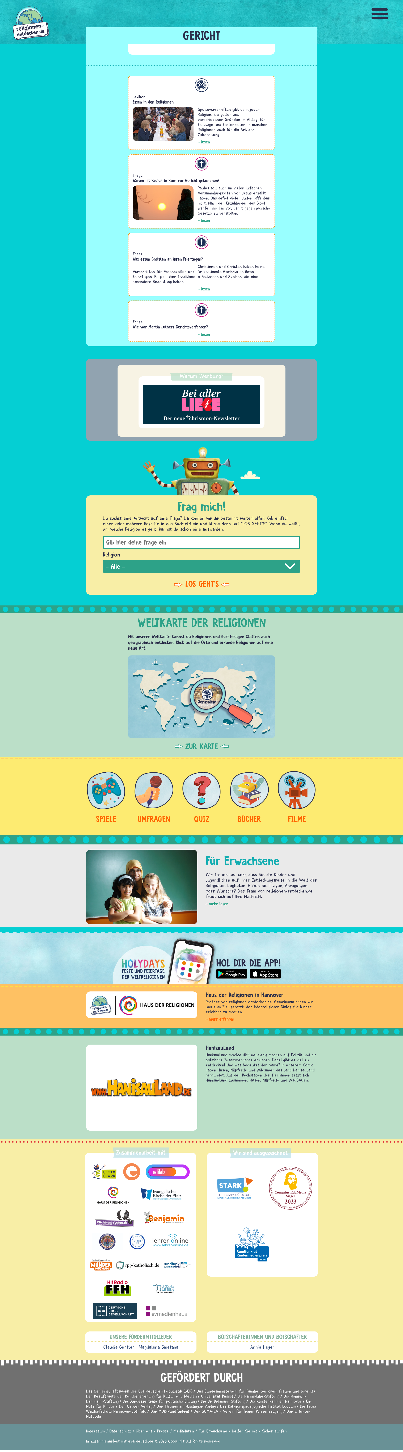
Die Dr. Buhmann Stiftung (223, 1401)
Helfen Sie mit (244, 1430)
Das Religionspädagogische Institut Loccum (258, 1406)
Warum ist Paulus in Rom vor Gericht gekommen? (176, 180)
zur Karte (201, 746)
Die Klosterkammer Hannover (276, 1401)
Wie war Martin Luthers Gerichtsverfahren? (170, 327)
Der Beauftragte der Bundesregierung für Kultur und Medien (141, 1396)
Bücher (249, 819)
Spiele (106, 819)
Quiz (201, 819)
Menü (380, 13)
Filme (297, 819)
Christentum (201, 164)
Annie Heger (262, 1347)
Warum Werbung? (202, 376)
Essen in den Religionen (153, 102)
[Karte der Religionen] (201, 696)
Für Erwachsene (213, 1430)
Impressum (95, 1430)
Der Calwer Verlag (135, 1406)
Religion (111, 554)
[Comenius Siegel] (290, 1188)
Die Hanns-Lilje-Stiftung (258, 1396)
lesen (205, 141)
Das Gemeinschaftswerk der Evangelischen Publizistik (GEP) (139, 1391)
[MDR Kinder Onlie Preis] (251, 1244)
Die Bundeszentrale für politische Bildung (160, 1401)
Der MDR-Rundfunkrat (170, 1411)
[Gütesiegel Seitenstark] (234, 1188)
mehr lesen (218, 903)
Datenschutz (120, 1430)
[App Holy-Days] (201, 958)
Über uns (144, 1430)
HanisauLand (220, 1048)
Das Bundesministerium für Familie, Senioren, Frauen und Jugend (255, 1391)
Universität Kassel (217, 1396)
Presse (163, 1430)
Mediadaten (183, 1430)
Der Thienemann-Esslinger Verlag (186, 1406)
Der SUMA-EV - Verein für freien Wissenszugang (238, 1411)
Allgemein (201, 85)
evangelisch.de (140, 1441)
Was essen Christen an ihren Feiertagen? (168, 259)
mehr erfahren (221, 1019)
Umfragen (153, 819)
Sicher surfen (274, 1430)
